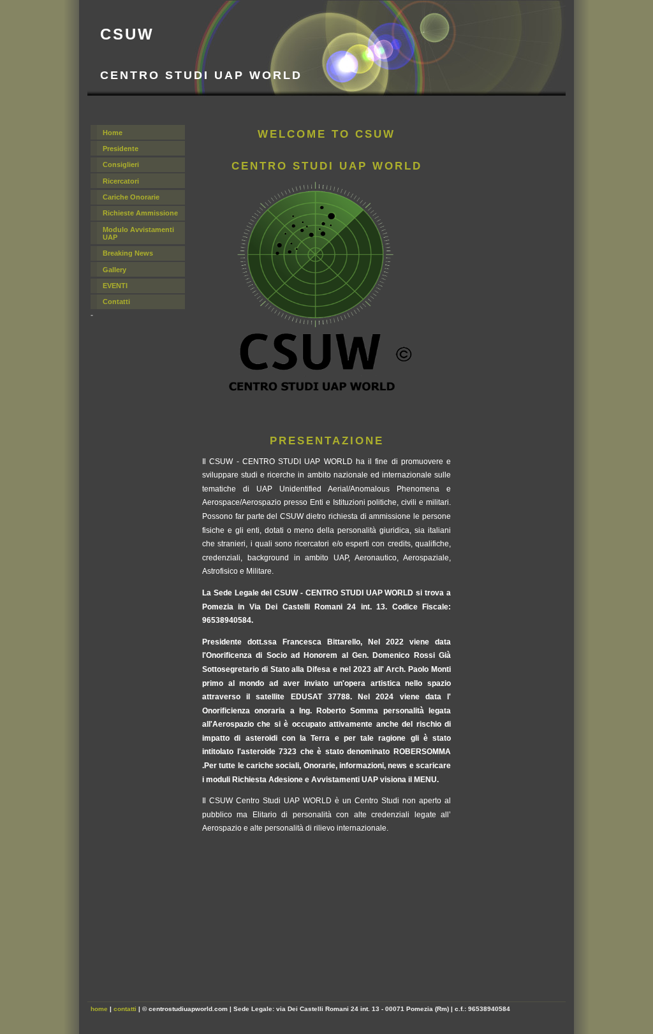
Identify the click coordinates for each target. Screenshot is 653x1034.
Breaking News (128, 253)
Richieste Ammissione (140, 213)
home (99, 1008)
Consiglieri (121, 164)
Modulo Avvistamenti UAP (138, 233)
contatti (125, 1008)
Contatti (116, 301)
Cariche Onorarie (131, 197)
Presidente (120, 148)
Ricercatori (121, 181)
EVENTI (115, 285)
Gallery (114, 269)
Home (112, 132)
